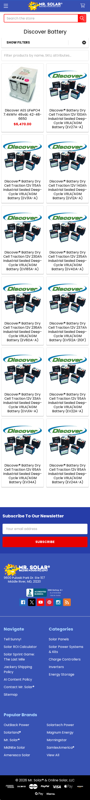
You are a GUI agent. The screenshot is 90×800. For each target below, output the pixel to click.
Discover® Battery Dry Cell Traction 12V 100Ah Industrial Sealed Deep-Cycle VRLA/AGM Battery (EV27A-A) (67, 118)
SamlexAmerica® (60, 747)
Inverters (56, 666)
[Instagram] (58, 602)
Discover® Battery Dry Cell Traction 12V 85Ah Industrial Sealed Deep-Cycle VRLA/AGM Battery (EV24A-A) (67, 474)
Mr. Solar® (12, 740)
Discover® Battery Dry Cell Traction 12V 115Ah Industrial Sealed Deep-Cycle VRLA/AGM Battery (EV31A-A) (22, 189)
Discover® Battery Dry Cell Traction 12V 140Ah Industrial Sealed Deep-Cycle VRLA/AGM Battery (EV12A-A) (67, 189)
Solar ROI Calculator (20, 646)
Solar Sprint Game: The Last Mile (19, 657)
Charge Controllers (65, 659)
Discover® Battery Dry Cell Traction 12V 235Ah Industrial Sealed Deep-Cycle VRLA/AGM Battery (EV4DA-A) (67, 260)
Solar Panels (59, 639)
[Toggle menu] (6, 6)
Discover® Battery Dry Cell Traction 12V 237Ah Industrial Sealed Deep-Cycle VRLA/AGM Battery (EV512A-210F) (67, 331)
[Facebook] (23, 602)
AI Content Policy (18, 679)
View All (53, 755)
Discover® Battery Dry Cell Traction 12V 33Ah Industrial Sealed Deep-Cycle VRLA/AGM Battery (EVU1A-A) (22, 403)
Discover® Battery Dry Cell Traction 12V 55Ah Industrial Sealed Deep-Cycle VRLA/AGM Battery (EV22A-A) (67, 403)
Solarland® (12, 732)
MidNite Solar (14, 747)
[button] (84, 43)
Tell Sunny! (12, 639)
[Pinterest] (49, 602)
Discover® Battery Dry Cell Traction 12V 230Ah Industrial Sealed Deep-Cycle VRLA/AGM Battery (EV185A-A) (22, 260)
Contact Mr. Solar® (19, 687)
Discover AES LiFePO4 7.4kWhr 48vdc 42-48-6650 (22, 114)
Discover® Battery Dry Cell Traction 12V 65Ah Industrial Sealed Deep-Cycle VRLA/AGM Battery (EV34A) (22, 474)
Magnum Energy (60, 732)
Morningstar (57, 740)
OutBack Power (16, 724)
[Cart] (83, 5)
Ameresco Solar (17, 755)
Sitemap (11, 694)
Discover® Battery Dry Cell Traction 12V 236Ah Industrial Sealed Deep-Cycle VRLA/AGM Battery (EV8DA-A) (22, 331)
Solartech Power (60, 724)
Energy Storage (61, 674)
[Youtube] (40, 602)
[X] (32, 602)
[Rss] (67, 602)
